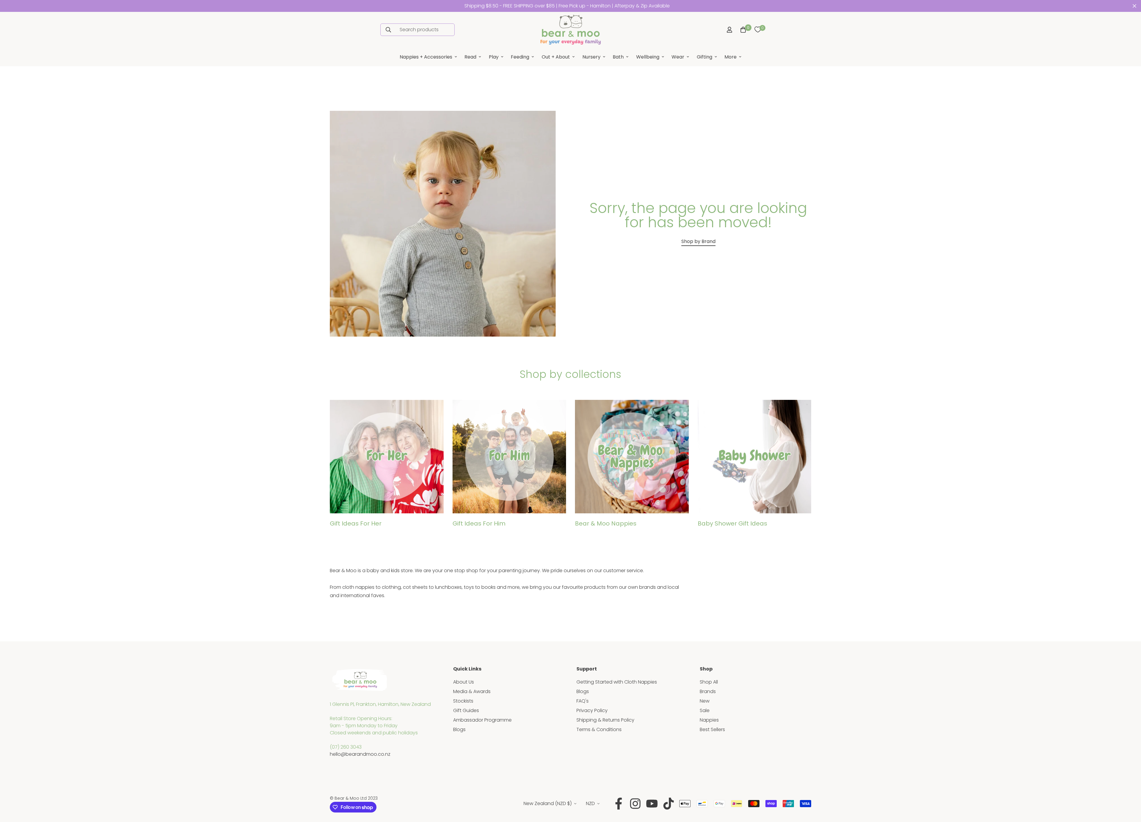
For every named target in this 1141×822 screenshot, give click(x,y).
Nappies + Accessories (426, 56)
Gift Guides (466, 710)
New (705, 701)
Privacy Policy (592, 710)
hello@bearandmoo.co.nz (360, 754)
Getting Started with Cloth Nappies (616, 682)
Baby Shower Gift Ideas (732, 523)
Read (470, 56)
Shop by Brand (698, 241)
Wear (678, 56)
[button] (742, 30)
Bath (618, 56)
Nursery (591, 56)
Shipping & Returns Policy (605, 720)
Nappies (709, 720)
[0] (758, 30)
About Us (463, 682)
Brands (708, 691)
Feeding (520, 56)
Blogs (459, 729)
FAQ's (582, 701)
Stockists (463, 701)
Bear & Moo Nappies (605, 523)
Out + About (556, 56)
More (730, 56)
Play (494, 56)
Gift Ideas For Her (356, 523)
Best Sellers (712, 729)
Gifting (704, 56)
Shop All (709, 682)
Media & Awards (472, 691)
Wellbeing (647, 56)
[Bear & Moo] (570, 30)
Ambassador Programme (482, 720)
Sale (705, 710)
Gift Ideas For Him (479, 523)
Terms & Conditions (599, 729)
